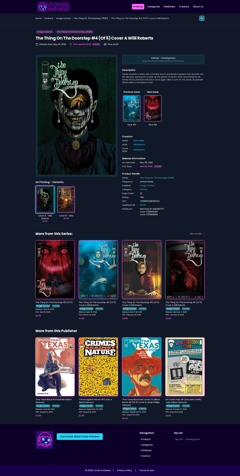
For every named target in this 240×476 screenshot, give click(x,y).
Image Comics (63, 18)
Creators (184, 6)
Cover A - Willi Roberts (45, 217)
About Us (198, 6)
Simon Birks (138, 140)
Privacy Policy (124, 470)
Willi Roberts (139, 144)
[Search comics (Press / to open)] (201, 18)
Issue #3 (132, 124)
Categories (153, 6)
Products (138, 6)
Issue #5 (153, 124)
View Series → (196, 233)
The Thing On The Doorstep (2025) (91, 18)
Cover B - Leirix (66, 215)
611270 (143, 205)
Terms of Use (146, 470)
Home (38, 18)
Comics (144, 189)
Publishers (169, 6)
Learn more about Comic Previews (79, 436)
